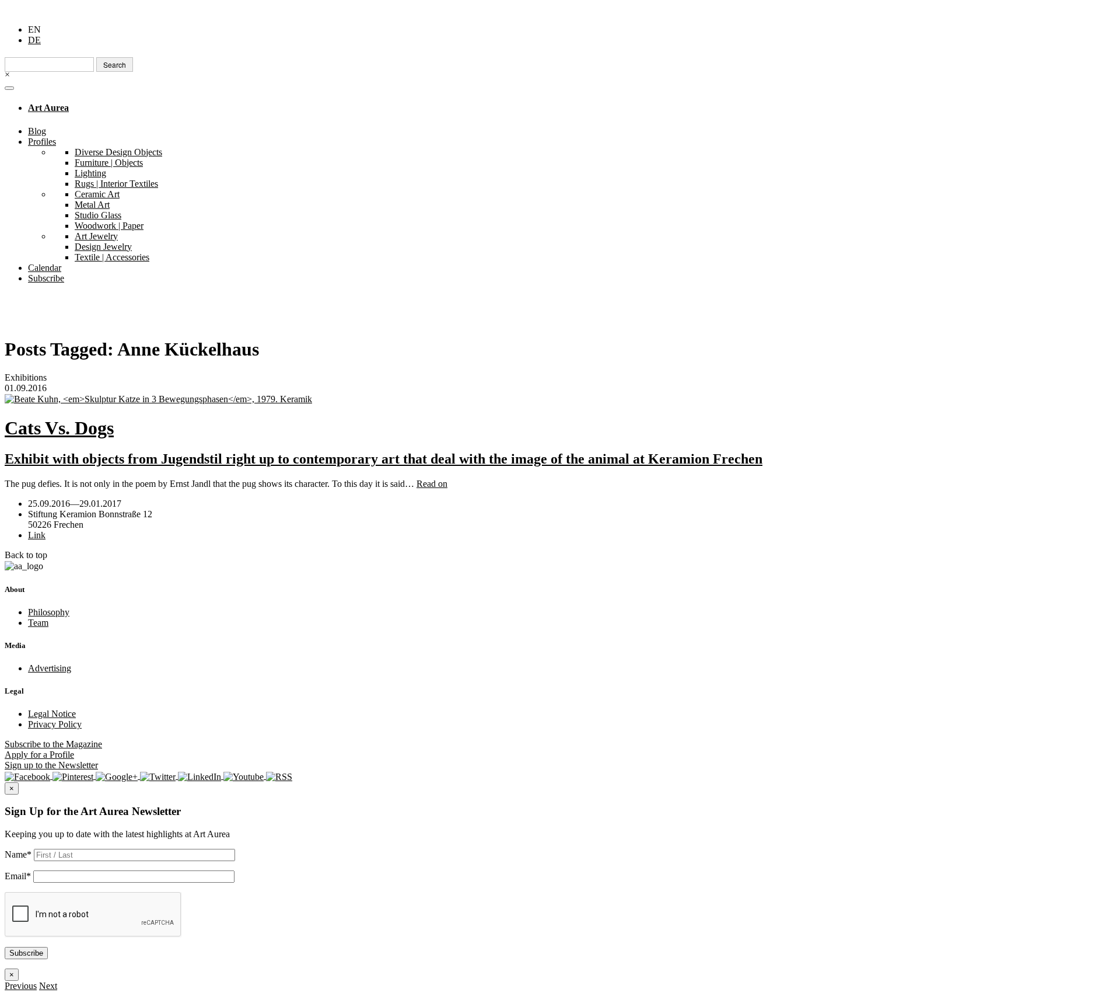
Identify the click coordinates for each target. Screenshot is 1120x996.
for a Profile (39, 755)
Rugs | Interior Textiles (116, 184)
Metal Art (92, 205)
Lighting (90, 173)
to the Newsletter (51, 765)
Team (38, 623)
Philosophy (48, 612)
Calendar (44, 268)
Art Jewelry (96, 236)
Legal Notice (52, 714)
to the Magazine (53, 744)
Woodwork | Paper (109, 226)
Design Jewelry (103, 247)
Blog (37, 131)
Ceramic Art (97, 194)
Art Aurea (48, 108)
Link (37, 535)
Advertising (49, 668)
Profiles (42, 142)
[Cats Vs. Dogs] (560, 399)
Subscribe (46, 278)
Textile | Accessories (112, 257)
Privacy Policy (55, 724)
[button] (21, 986)
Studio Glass (98, 215)
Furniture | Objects (109, 163)
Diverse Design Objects (118, 152)
